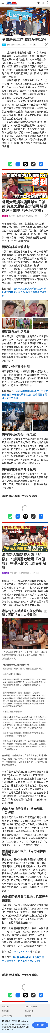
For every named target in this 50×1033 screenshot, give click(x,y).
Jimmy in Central (22, 951)
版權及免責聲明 (31, 1007)
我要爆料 (28, 1016)
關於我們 (5, 1011)
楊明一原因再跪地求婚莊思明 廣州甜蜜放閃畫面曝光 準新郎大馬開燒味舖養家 (24, 292)
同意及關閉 (39, 1025)
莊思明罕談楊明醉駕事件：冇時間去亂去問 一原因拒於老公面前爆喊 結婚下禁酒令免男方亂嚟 (25, 394)
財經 (4, 45)
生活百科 (5, 573)
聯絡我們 (5, 1007)
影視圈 (4, 216)
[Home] (11, 2)
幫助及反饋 (29, 1011)
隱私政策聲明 (7, 1016)
